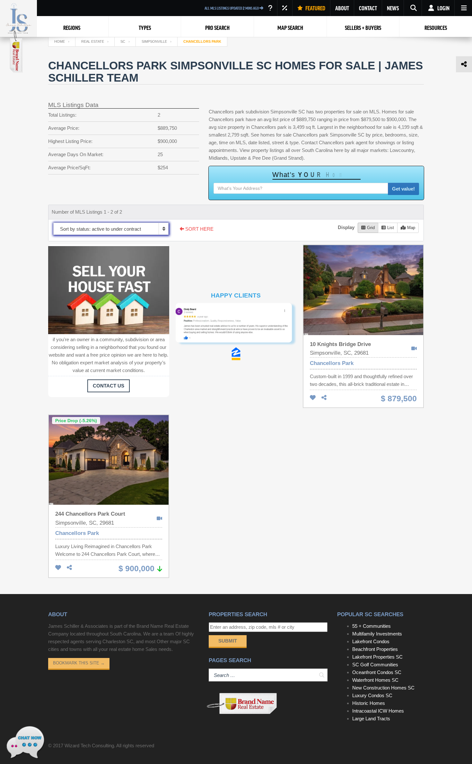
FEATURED (314, 8)
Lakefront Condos (370, 641)
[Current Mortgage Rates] (284, 8)
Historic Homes (368, 703)
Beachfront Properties (375, 649)
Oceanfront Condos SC (376, 672)
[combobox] (111, 229)
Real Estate (92, 41)
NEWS (393, 8)
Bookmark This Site (79, 663)
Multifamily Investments (377, 633)
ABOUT (342, 8)
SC (122, 41)
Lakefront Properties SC (377, 657)
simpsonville (154, 41)
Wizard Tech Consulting (89, 745)
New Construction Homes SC (383, 687)
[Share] (324, 398)
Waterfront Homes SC (375, 680)
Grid (371, 227)
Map (411, 227)
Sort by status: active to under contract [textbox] (100, 229)
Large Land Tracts (371, 718)
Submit (227, 641)
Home (59, 41)
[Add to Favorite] (313, 398)
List (390, 227)
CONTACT (368, 8)
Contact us (108, 385)
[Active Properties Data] (270, 8)
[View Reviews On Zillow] (236, 353)
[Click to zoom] (236, 325)
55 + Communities (371, 626)
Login (443, 8)
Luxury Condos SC (372, 695)
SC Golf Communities (375, 664)
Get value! (403, 188)
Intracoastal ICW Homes (378, 711)
